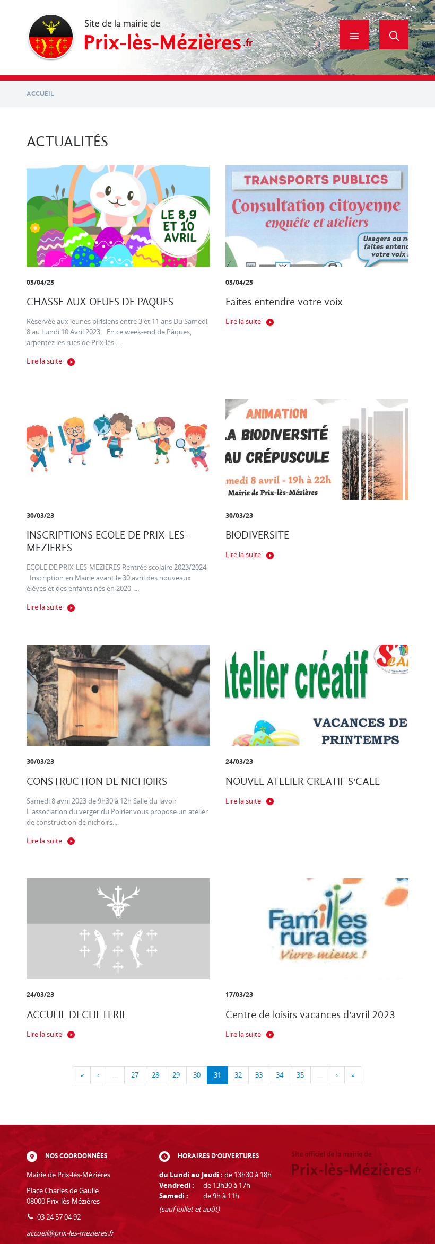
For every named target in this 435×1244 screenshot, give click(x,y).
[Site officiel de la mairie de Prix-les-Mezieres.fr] (140, 37)
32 (238, 1075)
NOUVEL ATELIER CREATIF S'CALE (302, 781)
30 (197, 1075)
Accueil (40, 94)
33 (259, 1075)
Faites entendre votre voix (284, 302)
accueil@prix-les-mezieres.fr (70, 1233)
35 (300, 1075)
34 (279, 1075)
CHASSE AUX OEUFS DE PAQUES (100, 302)
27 (134, 1075)
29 (176, 1075)
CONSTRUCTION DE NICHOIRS (97, 781)
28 (155, 1075)
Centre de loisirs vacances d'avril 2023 (310, 1015)
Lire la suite (44, 361)
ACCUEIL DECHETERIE (77, 1015)
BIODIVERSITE (257, 535)
